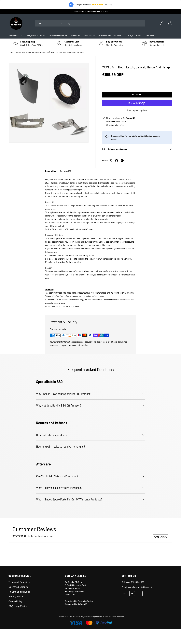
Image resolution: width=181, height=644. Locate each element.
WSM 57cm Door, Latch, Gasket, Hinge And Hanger (67, 52)
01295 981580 (137, 582)
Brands (74, 35)
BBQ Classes (89, 35)
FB (124, 594)
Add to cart (137, 94)
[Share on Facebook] (116, 160)
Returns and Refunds (19, 592)
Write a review (160, 536)
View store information (115, 125)
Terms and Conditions (19, 582)
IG (132, 594)
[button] (170, 23)
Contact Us (151, 35)
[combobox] (90, 23)
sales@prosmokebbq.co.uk (140, 587)
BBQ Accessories (56, 35)
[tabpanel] (90, 242)
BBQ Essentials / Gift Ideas (109, 35)
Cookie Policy (15, 601)
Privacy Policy (15, 596)
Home (11, 52)
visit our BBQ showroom (90, 11)
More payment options (137, 110)
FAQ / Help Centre (17, 606)
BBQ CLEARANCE (135, 35)
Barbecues (14, 35)
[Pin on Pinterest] (122, 160)
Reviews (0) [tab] (65, 171)
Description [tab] (50, 171)
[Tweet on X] (111, 160)
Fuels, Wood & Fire (33, 35)
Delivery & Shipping (18, 587)
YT (140, 594)
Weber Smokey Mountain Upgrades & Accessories (32, 52)
